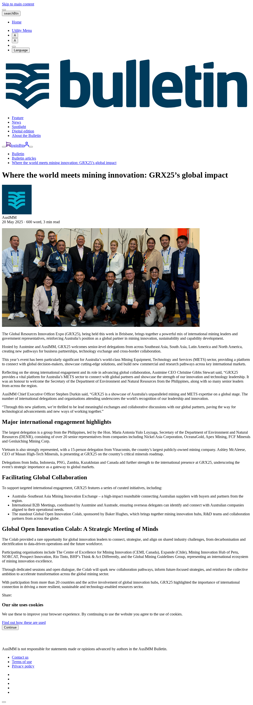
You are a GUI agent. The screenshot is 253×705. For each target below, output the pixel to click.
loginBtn (17, 145)
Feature (17, 118)
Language (21, 50)
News (16, 122)
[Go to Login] (26, 145)
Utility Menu (22, 30)
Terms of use (22, 662)
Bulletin (18, 154)
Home (16, 22)
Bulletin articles (24, 158)
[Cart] (8, 145)
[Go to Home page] (126, 109)
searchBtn (11, 13)
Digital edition (23, 131)
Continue (10, 627)
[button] (4, 702)
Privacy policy (23, 666)
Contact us (20, 657)
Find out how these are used (24, 622)
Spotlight (19, 127)
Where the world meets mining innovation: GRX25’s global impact (64, 163)
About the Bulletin (26, 135)
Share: (7, 595)
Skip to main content (18, 4)
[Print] (14, 46)
